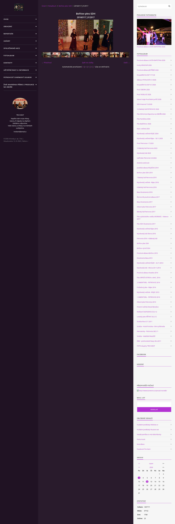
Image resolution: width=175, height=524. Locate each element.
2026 (151, 467)
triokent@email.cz (20, 132)
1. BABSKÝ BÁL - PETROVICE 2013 (148, 297)
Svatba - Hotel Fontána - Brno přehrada (151, 326)
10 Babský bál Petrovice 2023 (147, 148)
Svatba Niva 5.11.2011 (144, 321)
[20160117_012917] (75, 54)
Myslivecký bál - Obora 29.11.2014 (149, 268)
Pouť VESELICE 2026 (144, 94)
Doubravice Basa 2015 (144, 258)
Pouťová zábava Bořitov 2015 (147, 253)
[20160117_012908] (65, 54)
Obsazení (8, 26)
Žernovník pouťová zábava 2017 (148, 197)
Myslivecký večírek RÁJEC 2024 (147, 133)
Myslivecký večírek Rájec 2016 (147, 229)
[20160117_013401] (124, 54)
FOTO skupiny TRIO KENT (146, 346)
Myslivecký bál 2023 (144, 153)
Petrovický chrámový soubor (18, 77)
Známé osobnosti (143, 163)
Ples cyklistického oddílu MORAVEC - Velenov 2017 (152, 217)
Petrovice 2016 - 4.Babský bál (147, 238)
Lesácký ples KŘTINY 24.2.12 (147, 317)
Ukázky (7, 41)
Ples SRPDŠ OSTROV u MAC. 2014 (148, 277)
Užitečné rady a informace (16, 70)
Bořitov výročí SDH (143, 248)
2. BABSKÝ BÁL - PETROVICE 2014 (148, 282)
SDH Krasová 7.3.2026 (144, 104)
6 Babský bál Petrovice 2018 (146, 187)
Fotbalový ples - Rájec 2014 (146, 287)
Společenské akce (12, 48)
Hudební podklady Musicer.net (148, 429)
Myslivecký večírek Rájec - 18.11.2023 (150, 138)
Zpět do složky (87, 62)
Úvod (6, 19)
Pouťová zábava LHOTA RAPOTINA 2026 (151, 47)
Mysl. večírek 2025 (143, 129)
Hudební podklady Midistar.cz (147, 425)
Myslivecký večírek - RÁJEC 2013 (148, 292)
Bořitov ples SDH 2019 (144, 173)
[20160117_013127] (94, 54)
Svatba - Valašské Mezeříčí (146, 336)
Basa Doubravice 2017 (144, 202)
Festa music (141, 439)
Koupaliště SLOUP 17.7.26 (146, 75)
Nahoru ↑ (25, 141)
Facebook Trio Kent (143, 449)
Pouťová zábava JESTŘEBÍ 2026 (147, 70)
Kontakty (8, 63)
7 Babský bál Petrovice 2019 (146, 177)
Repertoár (8, 34)
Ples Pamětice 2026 (143, 119)
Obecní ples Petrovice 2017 (146, 207)
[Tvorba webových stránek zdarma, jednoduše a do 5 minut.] (17, 138)
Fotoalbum (9, 55)
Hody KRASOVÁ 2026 (144, 65)
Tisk (21, 139)
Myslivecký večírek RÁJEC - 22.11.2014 (150, 263)
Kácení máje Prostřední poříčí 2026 (149, 99)
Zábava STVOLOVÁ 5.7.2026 (146, 80)
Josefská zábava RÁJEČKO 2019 (147, 168)
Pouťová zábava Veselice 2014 (147, 273)
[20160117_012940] (85, 54)
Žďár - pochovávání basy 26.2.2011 (149, 341)
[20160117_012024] (46, 54)
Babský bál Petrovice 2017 (146, 212)
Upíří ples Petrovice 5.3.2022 (147, 158)
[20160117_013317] (114, 54)
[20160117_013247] (104, 54)
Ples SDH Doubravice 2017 (146, 224)
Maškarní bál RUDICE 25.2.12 (147, 312)
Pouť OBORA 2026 (143, 90)
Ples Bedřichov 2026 (144, 124)
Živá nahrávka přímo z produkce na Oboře (19, 86)
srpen (151, 463)
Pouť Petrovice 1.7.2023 (145, 143)
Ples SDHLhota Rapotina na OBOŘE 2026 (151, 114)
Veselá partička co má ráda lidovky (149, 434)
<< (139, 463)
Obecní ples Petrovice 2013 (146, 302)
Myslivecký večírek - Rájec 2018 (148, 182)
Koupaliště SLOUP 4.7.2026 (146, 85)
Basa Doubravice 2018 (144, 192)
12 (147, 482)
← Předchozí (47, 62)
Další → (127, 62)
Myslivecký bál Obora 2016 (146, 234)
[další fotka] (126, 35)
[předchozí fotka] (45, 35)
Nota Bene (140, 444)
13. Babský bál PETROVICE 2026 (148, 109)
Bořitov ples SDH (65, 6)
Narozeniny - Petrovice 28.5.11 (147, 331)
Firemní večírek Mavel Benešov (148, 307)
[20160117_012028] (55, 54)
